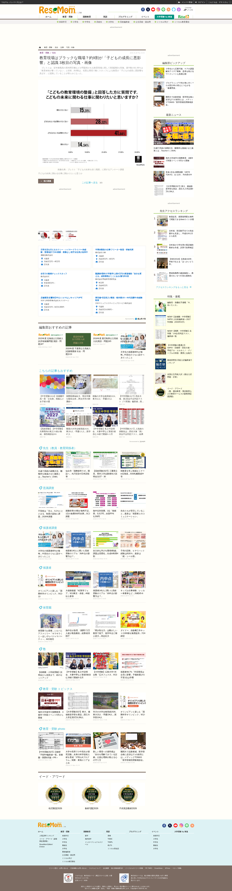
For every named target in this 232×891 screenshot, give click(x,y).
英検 (109, 836)
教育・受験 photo (54, 728)
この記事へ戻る (92, 182)
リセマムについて (95, 868)
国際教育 (87, 17)
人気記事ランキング (46, 836)
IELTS (110, 845)
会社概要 (106, 868)
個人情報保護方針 (117, 868)
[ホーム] (40, 47)
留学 (86, 836)
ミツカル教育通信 (181, 22)
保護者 (47, 567)
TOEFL (110, 842)
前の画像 (47, 181)
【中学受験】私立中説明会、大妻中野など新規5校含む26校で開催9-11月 (104, 431)
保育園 (47, 607)
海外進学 (88, 839)
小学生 (75, 22)
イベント (145, 17)
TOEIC (110, 839)
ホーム (48, 17)
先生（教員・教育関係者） (60, 448)
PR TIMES (148, 868)
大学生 (111, 22)
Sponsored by (129, 319)
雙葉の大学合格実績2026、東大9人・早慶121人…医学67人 (78, 431)
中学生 (87, 22)
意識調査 (48, 487)
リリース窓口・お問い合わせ (58, 868)
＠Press (167, 868)
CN (191, 9)
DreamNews (158, 868)
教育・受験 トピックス (58, 688)
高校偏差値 (124, 22)
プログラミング (125, 17)
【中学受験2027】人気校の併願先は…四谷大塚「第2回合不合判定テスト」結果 (131, 431)
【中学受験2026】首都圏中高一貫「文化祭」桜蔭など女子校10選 (52, 399)
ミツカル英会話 (113, 849)
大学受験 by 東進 (164, 17)
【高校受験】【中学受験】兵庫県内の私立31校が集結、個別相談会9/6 (52, 431)
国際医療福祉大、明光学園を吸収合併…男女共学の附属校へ (78, 399)
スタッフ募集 (177, 868)
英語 (105, 17)
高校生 (99, 22)
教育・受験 (68, 17)
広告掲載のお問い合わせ (78, 868)
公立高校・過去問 (143, 22)
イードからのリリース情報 (134, 868)
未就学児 (63, 22)
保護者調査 (50, 527)
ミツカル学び (162, 22)
